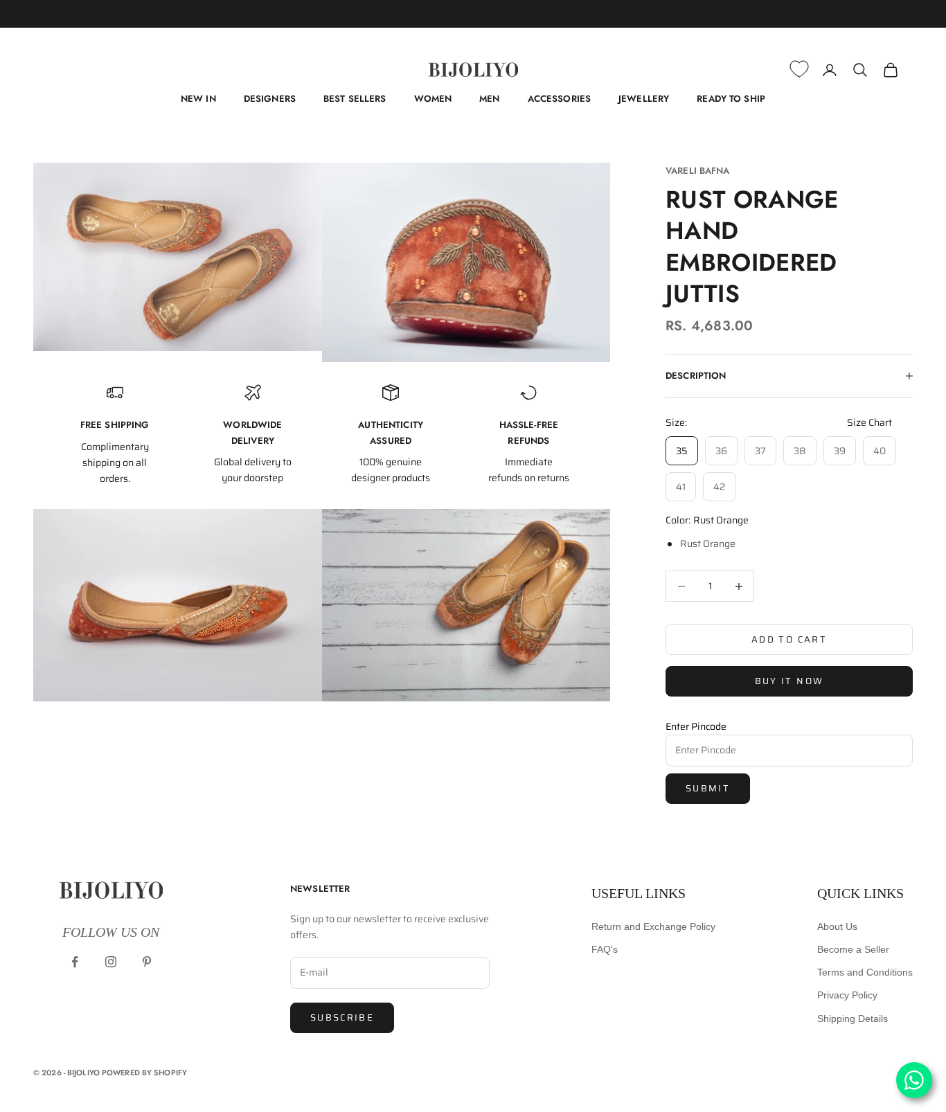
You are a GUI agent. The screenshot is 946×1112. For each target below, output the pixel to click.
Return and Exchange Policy (653, 926)
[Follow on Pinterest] (147, 962)
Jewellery (643, 98)
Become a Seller (853, 949)
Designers (270, 98)
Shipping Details (852, 1018)
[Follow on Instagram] (111, 962)
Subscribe (342, 1017)
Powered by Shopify (144, 1072)
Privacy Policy (847, 995)
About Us (837, 926)
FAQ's (604, 949)
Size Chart (869, 422)
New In (198, 98)
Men (489, 98)
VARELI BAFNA (698, 170)
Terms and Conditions (865, 972)
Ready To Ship (731, 98)
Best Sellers (354, 98)
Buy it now (789, 681)
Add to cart (789, 639)
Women (433, 98)
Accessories (559, 98)
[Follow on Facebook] (75, 962)
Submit (708, 788)
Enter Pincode (696, 726)
